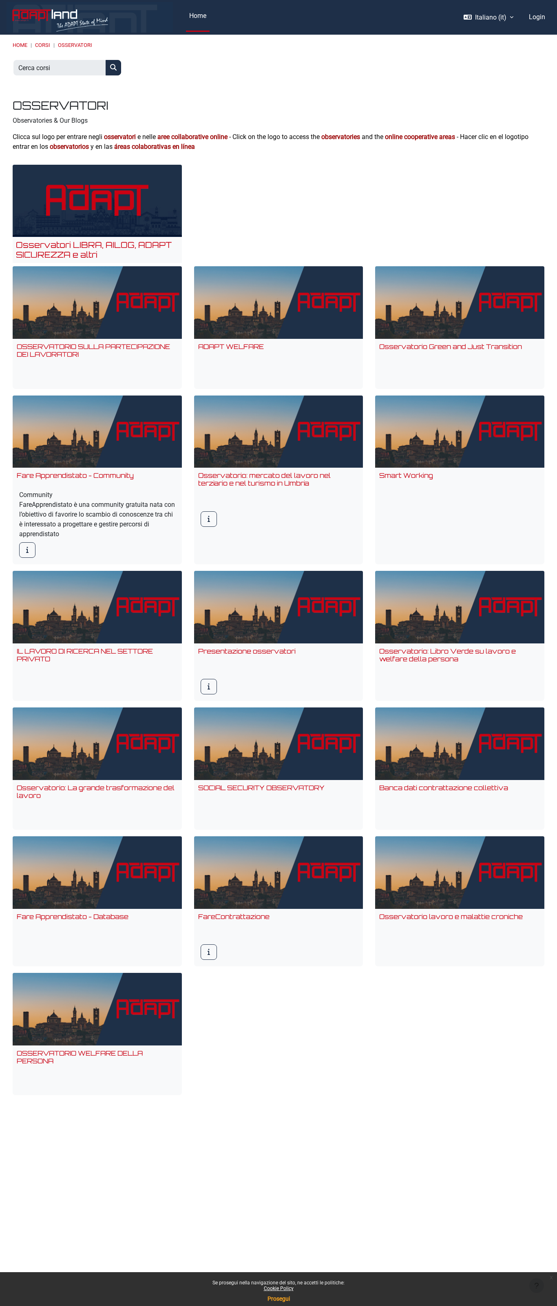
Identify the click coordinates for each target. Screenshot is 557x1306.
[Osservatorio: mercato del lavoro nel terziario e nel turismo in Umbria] (209, 519)
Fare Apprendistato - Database (72, 917)
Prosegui (278, 1298)
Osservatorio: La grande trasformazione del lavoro (96, 792)
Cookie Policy (279, 1288)
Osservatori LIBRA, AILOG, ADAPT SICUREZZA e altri (94, 250)
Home (20, 45)
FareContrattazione (234, 917)
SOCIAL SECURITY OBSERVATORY (261, 788)
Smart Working (406, 475)
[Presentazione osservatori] (209, 686)
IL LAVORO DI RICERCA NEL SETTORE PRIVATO (85, 655)
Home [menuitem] (197, 16)
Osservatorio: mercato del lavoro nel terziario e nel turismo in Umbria (264, 479)
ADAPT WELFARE (231, 347)
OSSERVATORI (75, 45)
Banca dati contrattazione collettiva (443, 788)
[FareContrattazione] (209, 952)
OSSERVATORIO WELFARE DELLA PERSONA (80, 1057)
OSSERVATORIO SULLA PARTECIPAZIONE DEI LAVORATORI (93, 350)
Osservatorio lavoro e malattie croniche (451, 917)
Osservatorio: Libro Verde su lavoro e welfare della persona (447, 655)
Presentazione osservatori (247, 651)
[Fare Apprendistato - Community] (27, 550)
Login (537, 17)
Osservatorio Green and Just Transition (450, 347)
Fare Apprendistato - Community (75, 475)
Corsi (42, 45)
